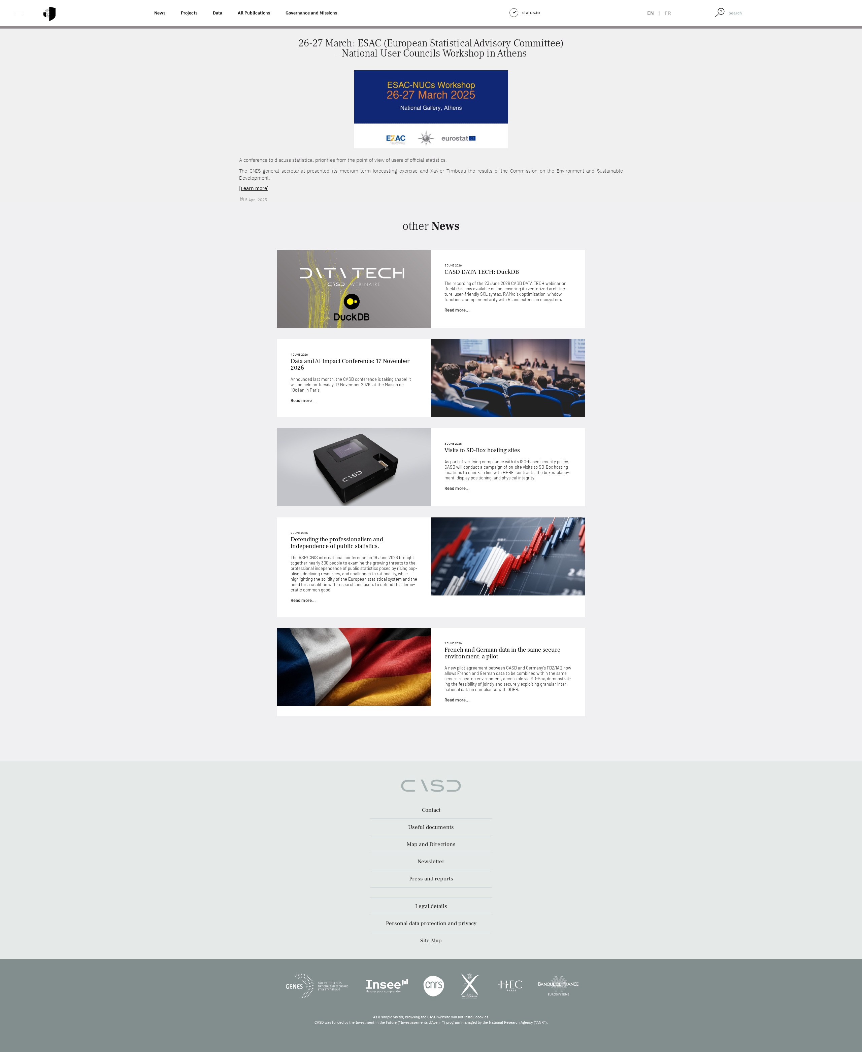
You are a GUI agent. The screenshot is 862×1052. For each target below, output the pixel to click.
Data (217, 12)
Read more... (457, 310)
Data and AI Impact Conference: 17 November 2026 (350, 364)
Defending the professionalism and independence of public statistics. (337, 543)
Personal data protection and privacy (431, 923)
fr (668, 13)
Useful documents (431, 827)
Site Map (431, 940)
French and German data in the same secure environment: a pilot (502, 653)
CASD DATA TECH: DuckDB (481, 272)
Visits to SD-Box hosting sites (482, 450)
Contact (431, 810)
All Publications (254, 12)
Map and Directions (431, 844)
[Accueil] (49, 14)
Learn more (254, 188)
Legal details (431, 906)
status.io (531, 12)
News (159, 12)
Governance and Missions (311, 12)
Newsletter (431, 861)
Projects (189, 12)
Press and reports (431, 878)
